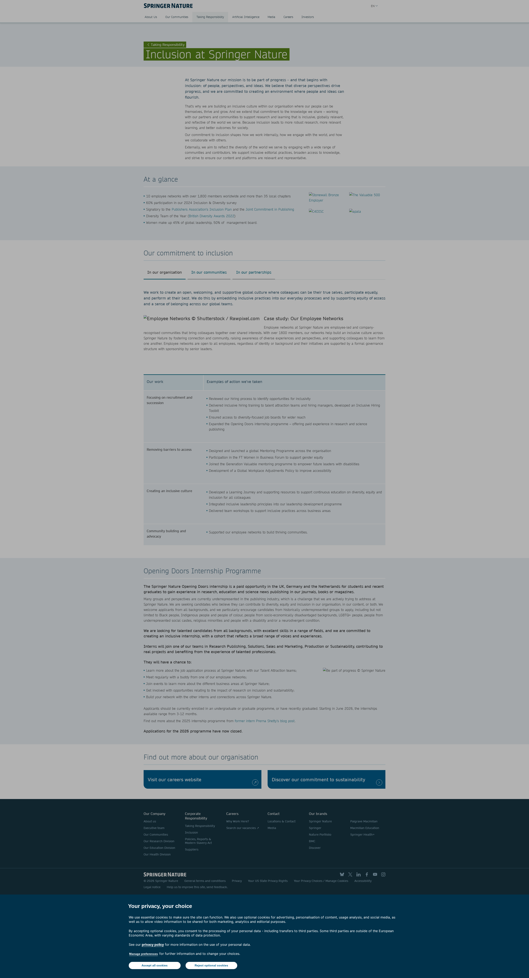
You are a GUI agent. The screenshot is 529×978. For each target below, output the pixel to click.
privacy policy (153, 944)
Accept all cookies (155, 965)
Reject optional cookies (211, 965)
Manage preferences (143, 953)
